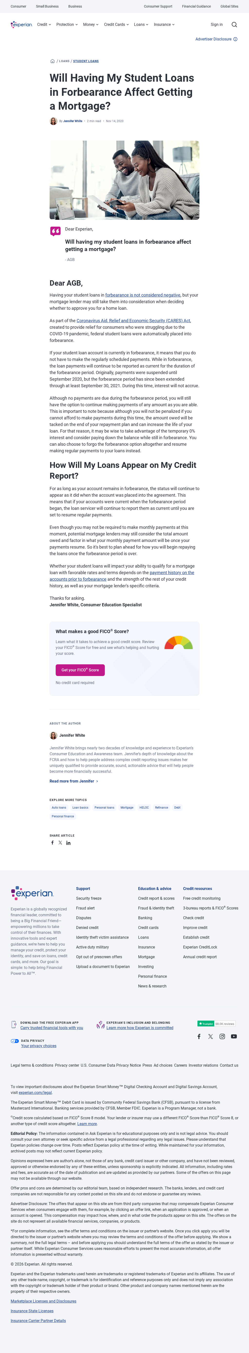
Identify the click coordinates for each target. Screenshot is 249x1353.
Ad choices (163, 1065)
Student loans (86, 61)
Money (89, 24)
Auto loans (59, 807)
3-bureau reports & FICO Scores (210, 908)
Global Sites (229, 6)
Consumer (18, 6)
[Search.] (234, 25)
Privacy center (67, 1065)
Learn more (87, 1123)
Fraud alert (85, 908)
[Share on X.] (61, 842)
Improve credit (195, 927)
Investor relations (203, 1065)
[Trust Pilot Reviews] (216, 1024)
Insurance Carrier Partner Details (38, 1320)
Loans (139, 24)
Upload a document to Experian (103, 966)
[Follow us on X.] (210, 1037)
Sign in (217, 24)
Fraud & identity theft (156, 908)
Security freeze (88, 898)
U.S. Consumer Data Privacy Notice (111, 1065)
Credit (42, 24)
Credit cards (148, 927)
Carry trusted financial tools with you (51, 1027)
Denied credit (87, 927)
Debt (177, 807)
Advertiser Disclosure (213, 39)
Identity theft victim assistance (102, 937)
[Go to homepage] (52, 61)
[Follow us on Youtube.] (234, 1037)
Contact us (229, 1065)
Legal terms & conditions (32, 1065)
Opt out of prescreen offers (99, 957)
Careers (180, 1065)
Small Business (47, 6)
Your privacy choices (38, 1046)
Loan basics (80, 807)
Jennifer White (72, 121)
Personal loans (104, 807)
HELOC (144, 807)
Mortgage (127, 807)
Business (75, 6)
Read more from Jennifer (72, 781)
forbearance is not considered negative (142, 295)
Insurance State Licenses (32, 1311)
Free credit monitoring (202, 898)
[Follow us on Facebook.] (199, 1037)
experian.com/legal (35, 1092)
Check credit (193, 918)
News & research (152, 986)
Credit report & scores (156, 898)
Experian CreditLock (200, 947)
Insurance (162, 24)
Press (147, 1065)
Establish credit (196, 937)
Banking (145, 918)
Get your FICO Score (80, 669)
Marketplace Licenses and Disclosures (43, 1301)
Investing (146, 966)
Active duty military (92, 947)
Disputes (83, 918)
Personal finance (63, 816)
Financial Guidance (196, 6)
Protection (65, 24)
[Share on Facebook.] (53, 842)
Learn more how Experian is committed (140, 1027)
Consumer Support (158, 6)
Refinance (161, 807)
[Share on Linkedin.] (69, 842)
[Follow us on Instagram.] (222, 1037)
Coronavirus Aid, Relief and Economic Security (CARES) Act (133, 320)
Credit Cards (114, 24)
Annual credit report (200, 957)
